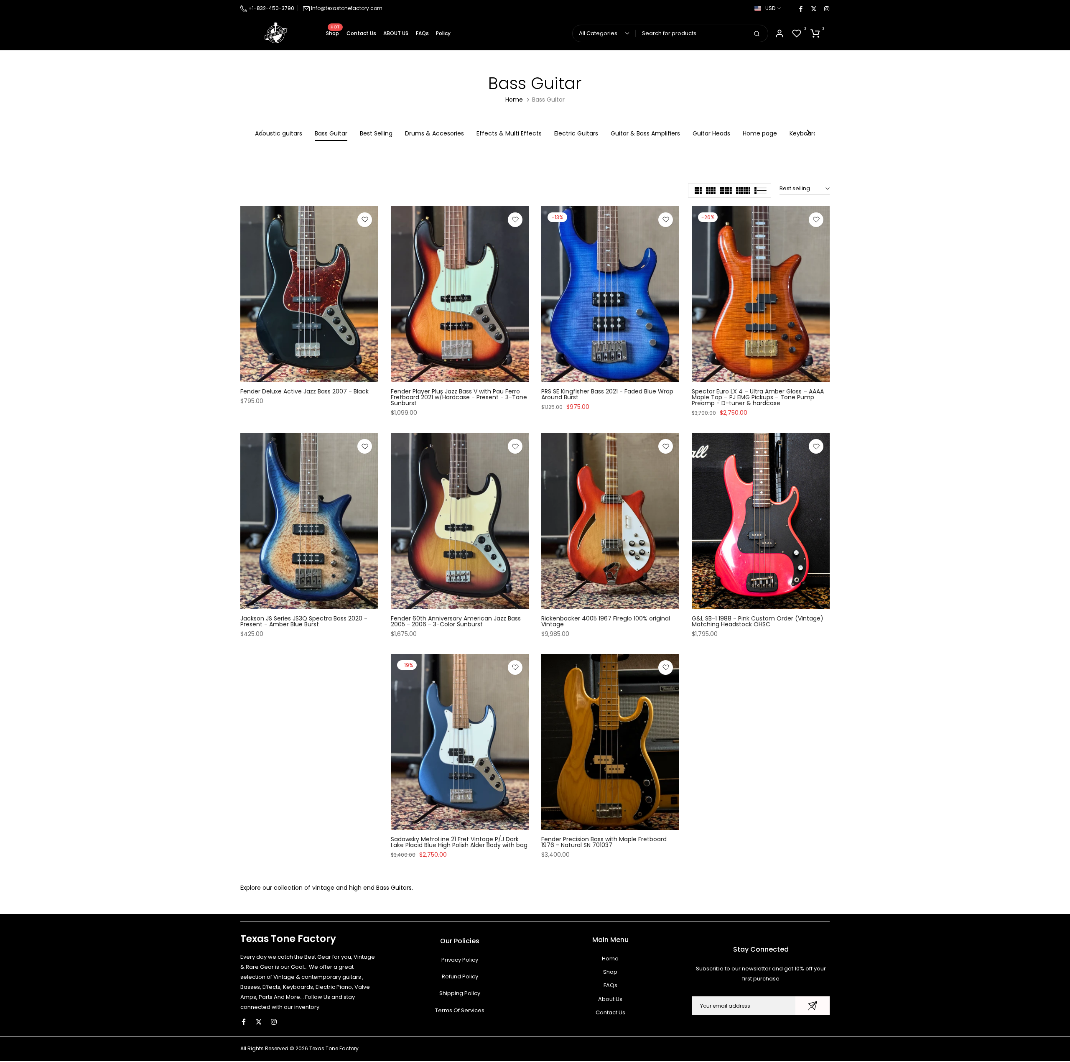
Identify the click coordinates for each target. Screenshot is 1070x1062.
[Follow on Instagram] (826, 8)
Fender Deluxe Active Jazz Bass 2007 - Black (304, 391)
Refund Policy (460, 976)
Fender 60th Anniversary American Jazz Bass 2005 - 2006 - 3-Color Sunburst (456, 621)
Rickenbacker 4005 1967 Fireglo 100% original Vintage (605, 621)
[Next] (808, 133)
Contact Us (361, 33)
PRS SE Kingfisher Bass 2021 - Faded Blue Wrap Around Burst (607, 394)
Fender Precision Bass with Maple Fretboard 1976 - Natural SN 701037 (604, 842)
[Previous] (262, 133)
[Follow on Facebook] (800, 8)
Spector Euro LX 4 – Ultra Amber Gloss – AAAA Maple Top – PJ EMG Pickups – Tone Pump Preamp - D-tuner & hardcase (758, 397)
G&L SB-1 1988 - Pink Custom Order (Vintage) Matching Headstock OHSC (757, 621)
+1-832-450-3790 (270, 8)
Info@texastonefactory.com (346, 8)
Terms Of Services (459, 1010)
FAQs (422, 33)
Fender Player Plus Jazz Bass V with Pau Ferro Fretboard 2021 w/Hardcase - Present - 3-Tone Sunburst (459, 397)
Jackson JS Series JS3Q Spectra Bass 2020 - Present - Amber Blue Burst (303, 621)
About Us (610, 999)
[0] (796, 33)
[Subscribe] (812, 1005)
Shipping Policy (459, 993)
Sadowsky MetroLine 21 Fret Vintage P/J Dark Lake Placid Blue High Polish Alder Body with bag (459, 842)
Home (514, 99)
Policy (443, 33)
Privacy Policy (459, 960)
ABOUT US (395, 33)
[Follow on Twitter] (813, 8)
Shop (333, 33)
